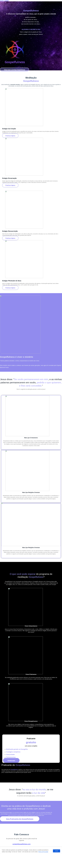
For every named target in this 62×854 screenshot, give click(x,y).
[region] (31, 850)
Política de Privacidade (43, 851)
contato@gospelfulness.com (21, 844)
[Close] (60, 848)
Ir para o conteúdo (4, 0)
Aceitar (56, 850)
